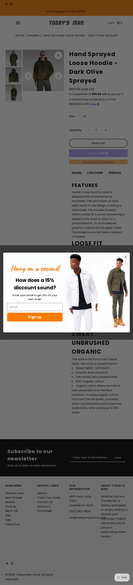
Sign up (35, 317)
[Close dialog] (125, 257)
